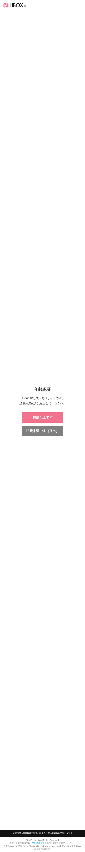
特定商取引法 (38, 843)
